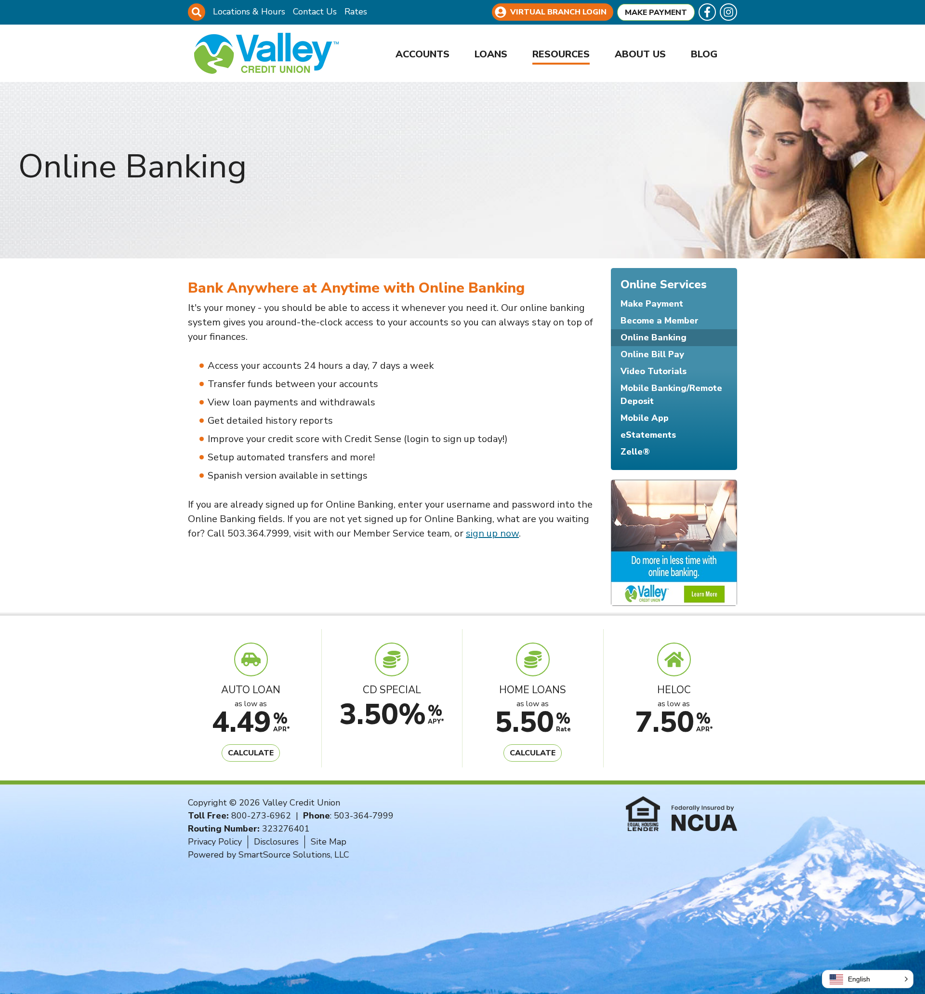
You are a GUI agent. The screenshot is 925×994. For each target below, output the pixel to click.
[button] (867, 979)
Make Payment (656, 12)
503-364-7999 (364, 815)
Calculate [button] (251, 753)
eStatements (648, 435)
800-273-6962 (261, 815)
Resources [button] (561, 54)
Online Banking (654, 337)
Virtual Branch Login (558, 12)
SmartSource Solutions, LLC (293, 854)
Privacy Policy (215, 841)
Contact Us (315, 11)
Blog (704, 54)
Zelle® (635, 451)
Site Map (328, 841)
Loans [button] (491, 54)
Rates (355, 11)
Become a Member (660, 320)
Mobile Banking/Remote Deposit (671, 394)
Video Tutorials (654, 371)
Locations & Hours (249, 11)
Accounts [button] (422, 54)
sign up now (492, 533)
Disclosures (276, 841)
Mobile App (645, 418)
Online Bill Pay (652, 354)
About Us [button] (640, 54)
